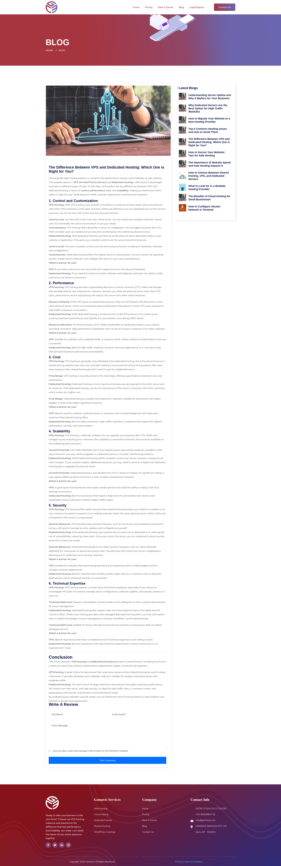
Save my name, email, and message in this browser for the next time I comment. (90, 750)
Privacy (179, 861)
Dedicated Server (103, 820)
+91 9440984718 (205, 814)
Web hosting (100, 808)
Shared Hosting (102, 826)
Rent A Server (165, 7)
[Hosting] (51, 6)
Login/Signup (197, 7)
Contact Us (225, 7)
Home (136, 7)
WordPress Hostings (104, 831)
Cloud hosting (101, 814)
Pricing (149, 7)
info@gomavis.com (205, 820)
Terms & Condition (193, 861)
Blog (181, 7)
